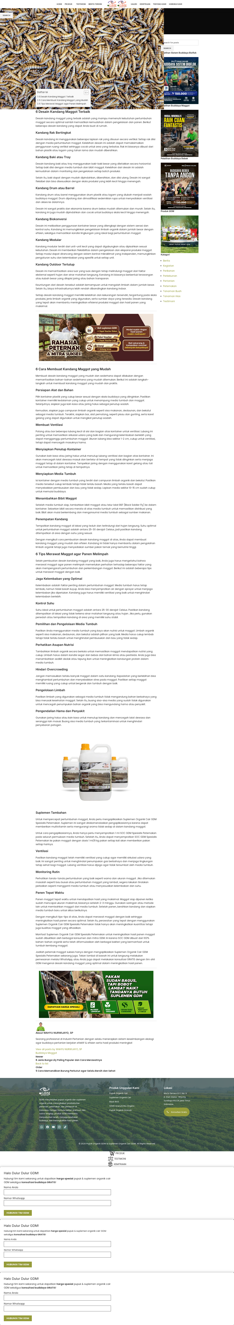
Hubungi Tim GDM (18, 1213)
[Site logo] (112, 4)
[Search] (226, 4)
